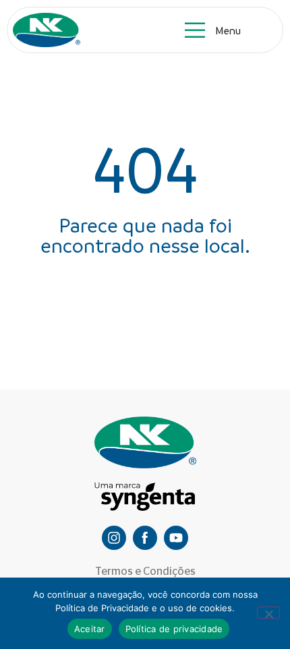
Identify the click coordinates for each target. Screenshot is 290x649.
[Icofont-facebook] (145, 538)
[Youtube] (176, 538)
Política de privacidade (174, 628)
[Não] (268, 613)
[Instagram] (114, 538)
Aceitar (89, 628)
